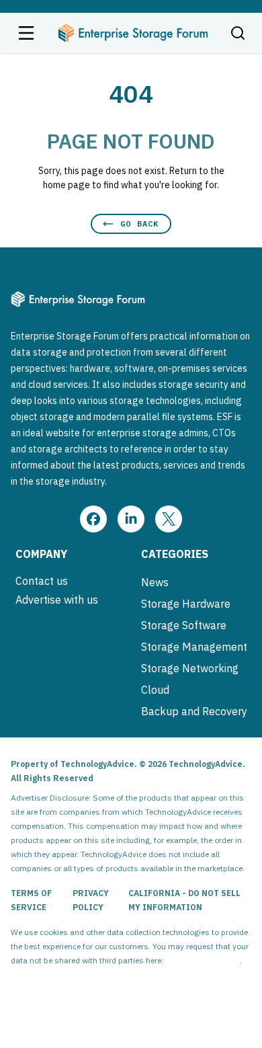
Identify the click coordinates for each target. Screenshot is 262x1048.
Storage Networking (189, 668)
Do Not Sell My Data (202, 960)
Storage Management (194, 646)
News (155, 582)
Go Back (139, 223)
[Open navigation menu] (26, 33)
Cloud (155, 689)
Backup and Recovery (194, 711)
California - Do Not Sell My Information (184, 900)
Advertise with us (56, 599)
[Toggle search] (238, 33)
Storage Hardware (185, 603)
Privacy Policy (91, 900)
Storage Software (183, 625)
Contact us (41, 580)
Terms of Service (31, 900)
